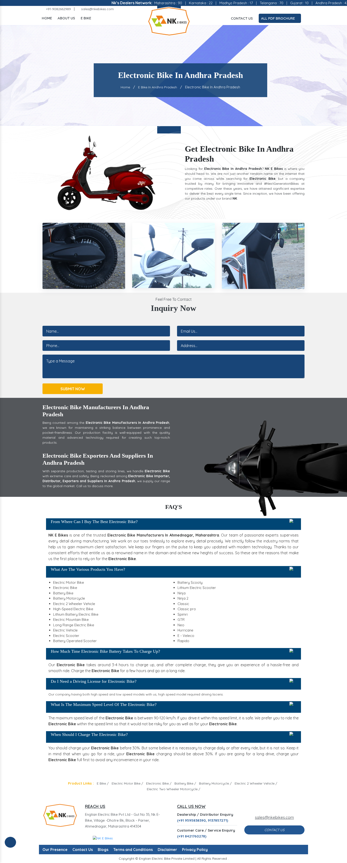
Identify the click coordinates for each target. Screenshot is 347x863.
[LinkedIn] (296, 9)
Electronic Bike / (158, 783)
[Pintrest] (289, 9)
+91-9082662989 (58, 9)
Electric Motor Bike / (127, 783)
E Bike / (103, 783)
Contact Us (242, 18)
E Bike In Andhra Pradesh (157, 87)
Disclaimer (167, 849)
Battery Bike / (185, 783)
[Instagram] (282, 9)
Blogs (103, 849)
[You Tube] (303, 9)
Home (47, 18)
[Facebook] (268, 9)
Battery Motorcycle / (215, 783)
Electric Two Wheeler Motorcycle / (173, 789)
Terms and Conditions (133, 849)
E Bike (86, 18)
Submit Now (72, 388)
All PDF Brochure (278, 18)
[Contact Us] (10, 845)
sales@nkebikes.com (97, 9)
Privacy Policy (195, 849)
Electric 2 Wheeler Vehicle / (256, 783)
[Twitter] (275, 9)
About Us (66, 18)
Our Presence (55, 849)
